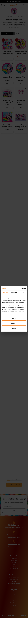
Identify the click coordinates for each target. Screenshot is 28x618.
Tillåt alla (14, 318)
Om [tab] (23, 292)
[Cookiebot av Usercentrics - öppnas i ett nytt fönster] (20, 288)
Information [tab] (14, 292)
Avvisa (14, 328)
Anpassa (13, 323)
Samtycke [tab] (5, 292)
